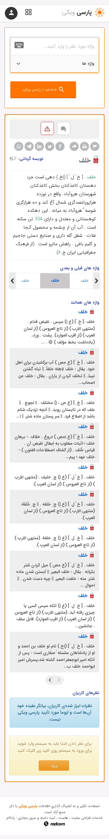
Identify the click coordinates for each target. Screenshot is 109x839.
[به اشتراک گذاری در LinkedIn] (39, 146)
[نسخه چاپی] (84, 146)
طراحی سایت (81, 818)
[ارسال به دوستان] (74, 146)
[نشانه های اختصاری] (94, 146)
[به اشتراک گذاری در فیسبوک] (59, 146)
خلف (25, 280)
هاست (63, 818)
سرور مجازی (27, 818)
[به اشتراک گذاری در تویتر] (49, 146)
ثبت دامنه (47, 818)
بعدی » (49, 680)
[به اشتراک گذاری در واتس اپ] (18, 146)
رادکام (10, 818)
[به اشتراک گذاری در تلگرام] (29, 146)
